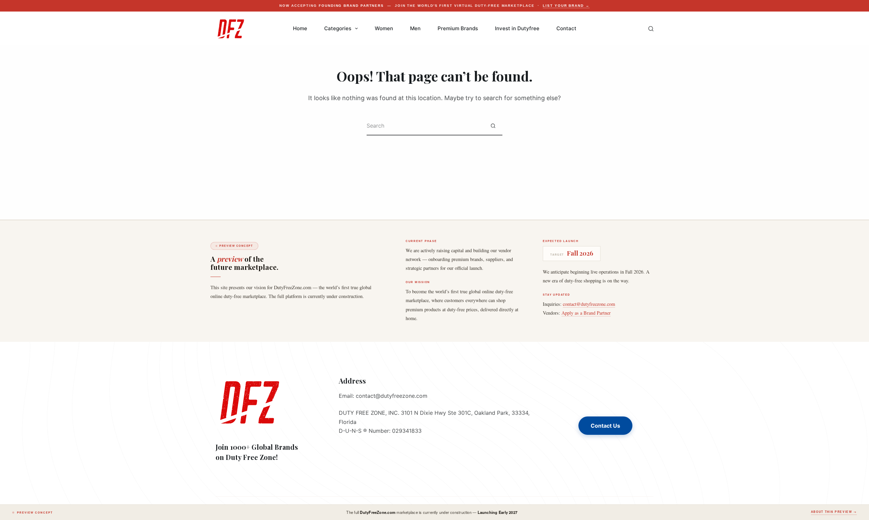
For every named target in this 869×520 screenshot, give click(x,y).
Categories (337, 28)
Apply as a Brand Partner (586, 313)
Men (415, 28)
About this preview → (834, 512)
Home (300, 28)
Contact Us (605, 425)
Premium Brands (458, 28)
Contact (566, 28)
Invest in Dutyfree (517, 28)
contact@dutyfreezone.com (589, 304)
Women (384, 28)
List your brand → (566, 5)
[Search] (650, 28)
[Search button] (493, 126)
